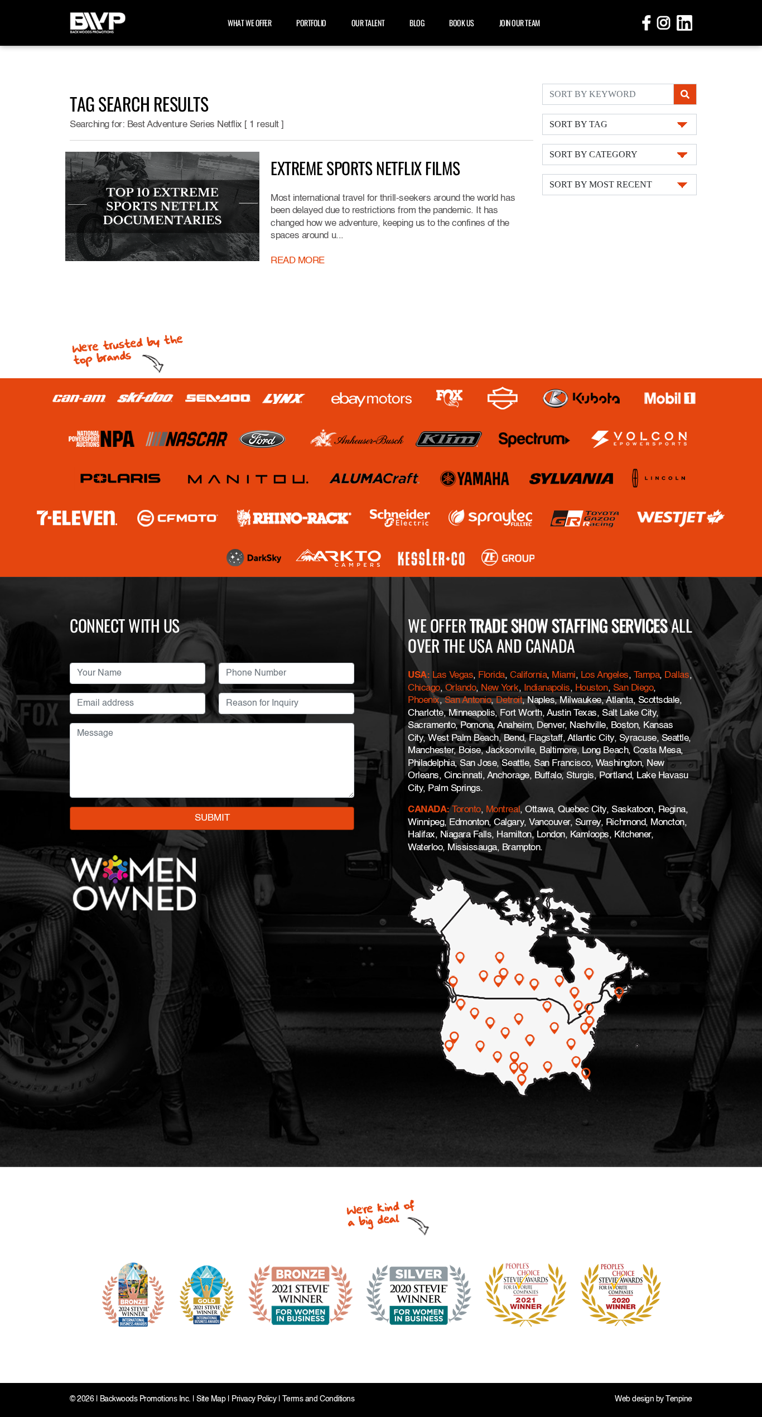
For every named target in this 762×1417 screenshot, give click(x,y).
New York (499, 688)
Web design (634, 1399)
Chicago (424, 688)
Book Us (461, 22)
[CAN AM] (79, 398)
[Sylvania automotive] (571, 478)
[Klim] (449, 439)
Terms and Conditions (318, 1399)
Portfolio (311, 22)
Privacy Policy (254, 1399)
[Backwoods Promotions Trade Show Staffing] (98, 21)
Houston (591, 688)
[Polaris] (121, 478)
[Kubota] (581, 398)
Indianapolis (547, 688)
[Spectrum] (534, 438)
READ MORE (298, 261)
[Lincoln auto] (660, 478)
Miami (564, 675)
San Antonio (468, 700)
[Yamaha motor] (475, 478)
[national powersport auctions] (101, 439)
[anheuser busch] (357, 439)
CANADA (427, 809)
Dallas (676, 675)
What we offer (249, 22)
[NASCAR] (187, 439)
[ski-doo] (145, 398)
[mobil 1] (670, 398)
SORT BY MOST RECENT (600, 184)
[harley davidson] (503, 398)
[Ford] (262, 439)
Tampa (647, 675)
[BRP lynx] (284, 398)
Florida (491, 675)
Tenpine (678, 1399)
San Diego (633, 688)
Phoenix (424, 700)
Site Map (210, 1399)
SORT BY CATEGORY (593, 154)
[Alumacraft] (375, 478)
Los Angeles (605, 675)
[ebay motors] (371, 398)
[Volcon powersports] (639, 438)
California (528, 675)
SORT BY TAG (578, 124)
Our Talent (367, 22)
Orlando (460, 688)
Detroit (509, 700)
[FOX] (449, 398)
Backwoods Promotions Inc (144, 1399)
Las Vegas (453, 675)
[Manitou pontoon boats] (248, 478)
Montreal (503, 809)
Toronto (466, 809)
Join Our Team (519, 22)
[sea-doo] (218, 398)
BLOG (416, 22)
